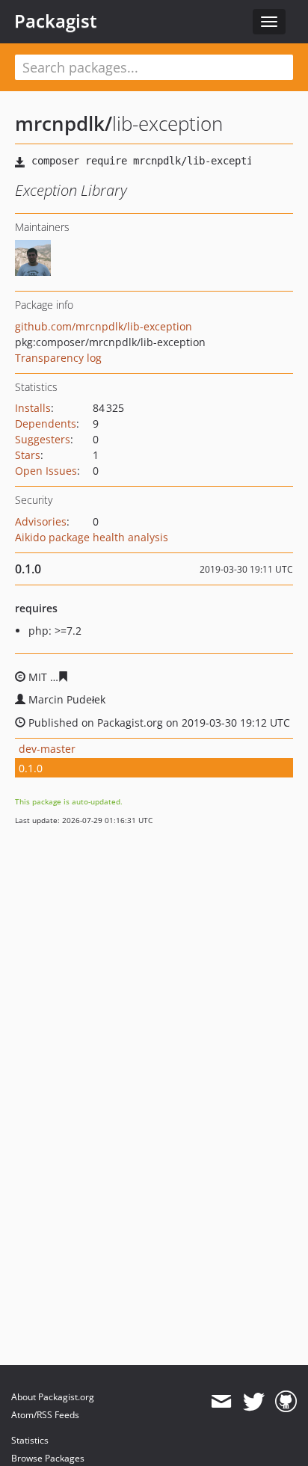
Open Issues (46, 470)
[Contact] (221, 1401)
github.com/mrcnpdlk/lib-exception (103, 326)
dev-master (47, 749)
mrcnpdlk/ (63, 123)
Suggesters (42, 439)
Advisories (41, 521)
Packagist (55, 21)
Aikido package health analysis (91, 537)
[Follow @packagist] (254, 1401)
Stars (27, 455)
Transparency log (58, 358)
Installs (33, 408)
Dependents (45, 423)
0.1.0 (31, 768)
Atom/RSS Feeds (45, 1414)
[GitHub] (286, 1401)
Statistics (30, 1440)
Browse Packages (47, 1458)
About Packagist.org (52, 1396)
